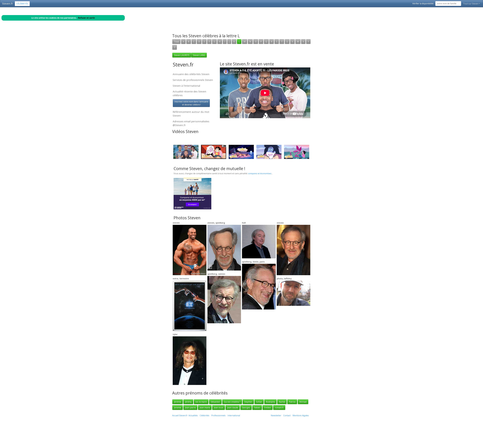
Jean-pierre (190, 407)
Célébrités (22, 3)
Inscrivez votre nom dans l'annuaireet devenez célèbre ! (191, 103)
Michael (303, 401)
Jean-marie (205, 407)
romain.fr (279, 407)
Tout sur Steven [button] (470, 3)
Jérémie (177, 401)
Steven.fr (7, 3)
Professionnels (218, 415)
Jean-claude (232, 407)
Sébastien (215, 401)
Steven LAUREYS (181, 55)
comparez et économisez (259, 173)
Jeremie (177, 407)
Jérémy (188, 401)
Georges (246, 407)
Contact (287, 415)
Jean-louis (218, 407)
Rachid (282, 401)
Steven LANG (199, 55)
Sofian (259, 401)
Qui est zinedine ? (232, 401)
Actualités (193, 415)
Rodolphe (270, 401)
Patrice (292, 401)
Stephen (248, 401)
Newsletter (276, 415)
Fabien (257, 407)
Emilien (267, 407)
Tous (176, 41)
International (234, 415)
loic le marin (201, 401)
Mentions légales (301, 415)
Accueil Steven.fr (180, 415)
